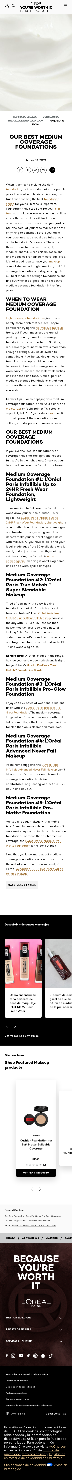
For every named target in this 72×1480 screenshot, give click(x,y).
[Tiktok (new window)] (50, 1355)
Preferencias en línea (16, 1393)
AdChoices (57, 1446)
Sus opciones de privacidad (25, 1465)
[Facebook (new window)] (7, 1355)
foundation (13, 189)
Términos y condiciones (17, 1399)
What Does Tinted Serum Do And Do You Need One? (30, 1225)
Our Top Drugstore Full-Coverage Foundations (27, 1220)
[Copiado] (35, 170)
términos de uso (34, 1454)
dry (50, 413)
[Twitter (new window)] (28, 1355)
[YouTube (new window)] (21, 1355)
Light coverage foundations (25, 318)
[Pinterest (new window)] (35, 1355)
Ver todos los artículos (22, 1036)
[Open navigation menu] (65, 5)
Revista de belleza (25, 116)
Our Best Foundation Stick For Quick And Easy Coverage (33, 1216)
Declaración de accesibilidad (20, 1387)
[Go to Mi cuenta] (7, 6)
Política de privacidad (17, 1380)
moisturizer (13, 408)
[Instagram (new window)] (13, 1355)
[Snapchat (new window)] (43, 1355)
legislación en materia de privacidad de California (34, 1456)
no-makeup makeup (49, 327)
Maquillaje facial (22, 885)
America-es (18, 1413)
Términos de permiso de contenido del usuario (29, 1405)
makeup (54, 261)
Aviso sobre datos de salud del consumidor (27, 1374)
